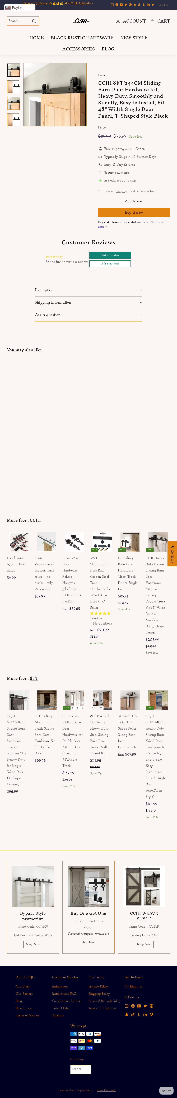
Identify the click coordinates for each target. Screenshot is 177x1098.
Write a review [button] (110, 255)
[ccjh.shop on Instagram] (126, 1006)
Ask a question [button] (110, 263)
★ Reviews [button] (172, 554)
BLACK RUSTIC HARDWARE (82, 38)
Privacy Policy (98, 986)
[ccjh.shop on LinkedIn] (145, 1014)
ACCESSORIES (78, 49)
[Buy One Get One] (88, 886)
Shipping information (53, 303)
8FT (34, 678)
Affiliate (58, 1015)
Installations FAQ (64, 994)
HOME (36, 38)
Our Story (23, 986)
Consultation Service (66, 1001)
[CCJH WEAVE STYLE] (144, 886)
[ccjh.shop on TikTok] (133, 1014)
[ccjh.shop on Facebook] (133, 1006)
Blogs (19, 1001)
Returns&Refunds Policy (104, 1001)
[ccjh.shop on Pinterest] (151, 1006)
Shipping (121, 191)
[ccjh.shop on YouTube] (139, 1006)
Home (102, 75)
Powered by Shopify (106, 1090)
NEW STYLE (134, 38)
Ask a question (47, 315)
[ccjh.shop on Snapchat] (126, 1014)
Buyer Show (24, 1008)
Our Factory (24, 994)
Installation (60, 986)
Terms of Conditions (102, 1008)
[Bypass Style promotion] (33, 886)
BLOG (108, 49)
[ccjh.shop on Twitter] (145, 1006)
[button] (100, 613)
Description (44, 290)
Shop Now (33, 944)
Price (102, 127)
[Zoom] (55, 94)
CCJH (35, 520)
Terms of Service (27, 1015)
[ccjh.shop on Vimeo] (151, 1014)
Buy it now (134, 213)
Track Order (60, 1008)
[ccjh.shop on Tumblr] (139, 1014)
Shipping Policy (99, 994)
